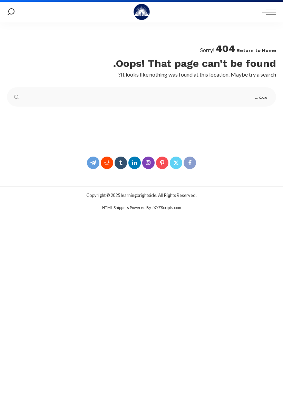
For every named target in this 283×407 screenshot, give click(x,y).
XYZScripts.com (167, 207)
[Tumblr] (121, 163)
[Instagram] (148, 163)
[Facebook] (190, 163)
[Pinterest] (162, 163)
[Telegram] (93, 163)
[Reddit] (107, 163)
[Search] (11, 12)
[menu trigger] (267, 12)
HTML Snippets (115, 207)
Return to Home (256, 50)
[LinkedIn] (134, 163)
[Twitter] (176, 163)
